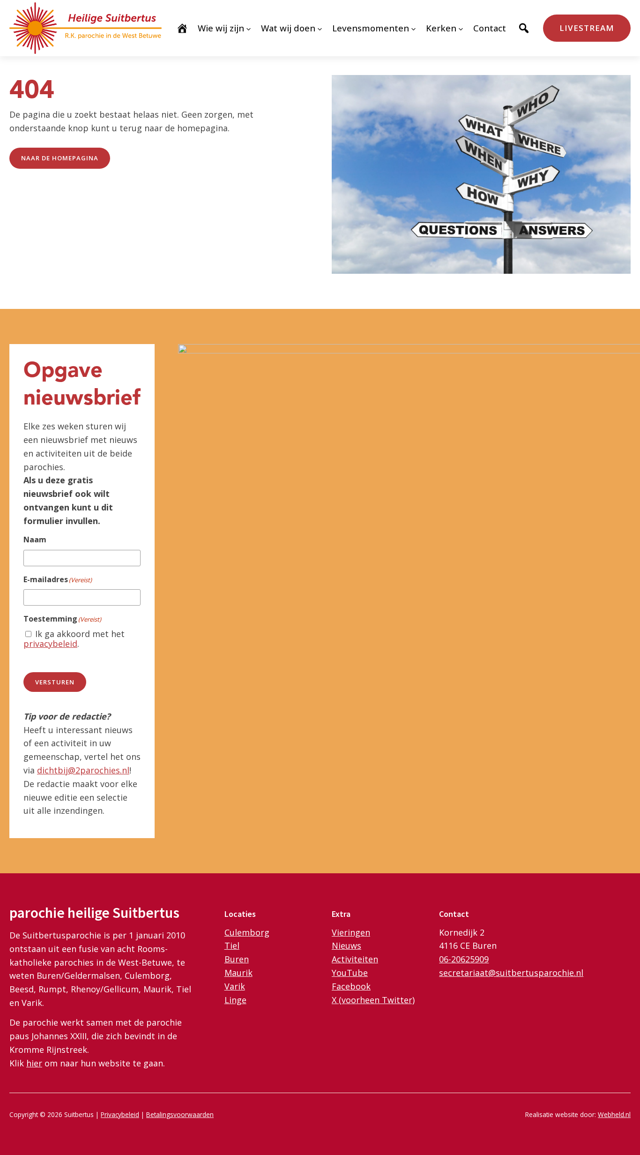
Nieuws (346, 945)
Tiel (231, 945)
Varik (234, 986)
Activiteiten (355, 959)
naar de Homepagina (59, 158)
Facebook (351, 986)
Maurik (238, 972)
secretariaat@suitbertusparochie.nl (511, 972)
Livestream (586, 27)
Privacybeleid (120, 1114)
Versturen (54, 682)
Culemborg (246, 932)
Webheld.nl (614, 1114)
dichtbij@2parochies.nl (83, 770)
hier (34, 1063)
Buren (236, 959)
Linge (235, 999)
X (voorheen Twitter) (373, 999)
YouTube (350, 972)
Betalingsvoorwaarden (180, 1114)
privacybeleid (50, 643)
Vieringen (351, 932)
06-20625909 (464, 959)
